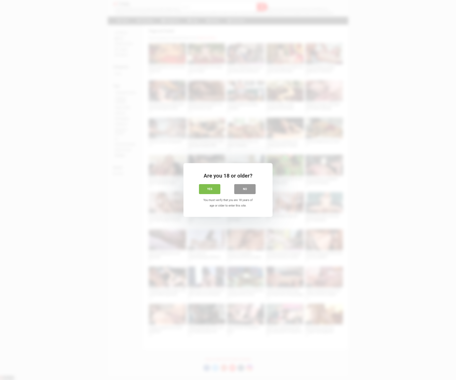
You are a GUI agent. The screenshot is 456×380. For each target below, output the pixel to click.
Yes (209, 189)
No (245, 189)
